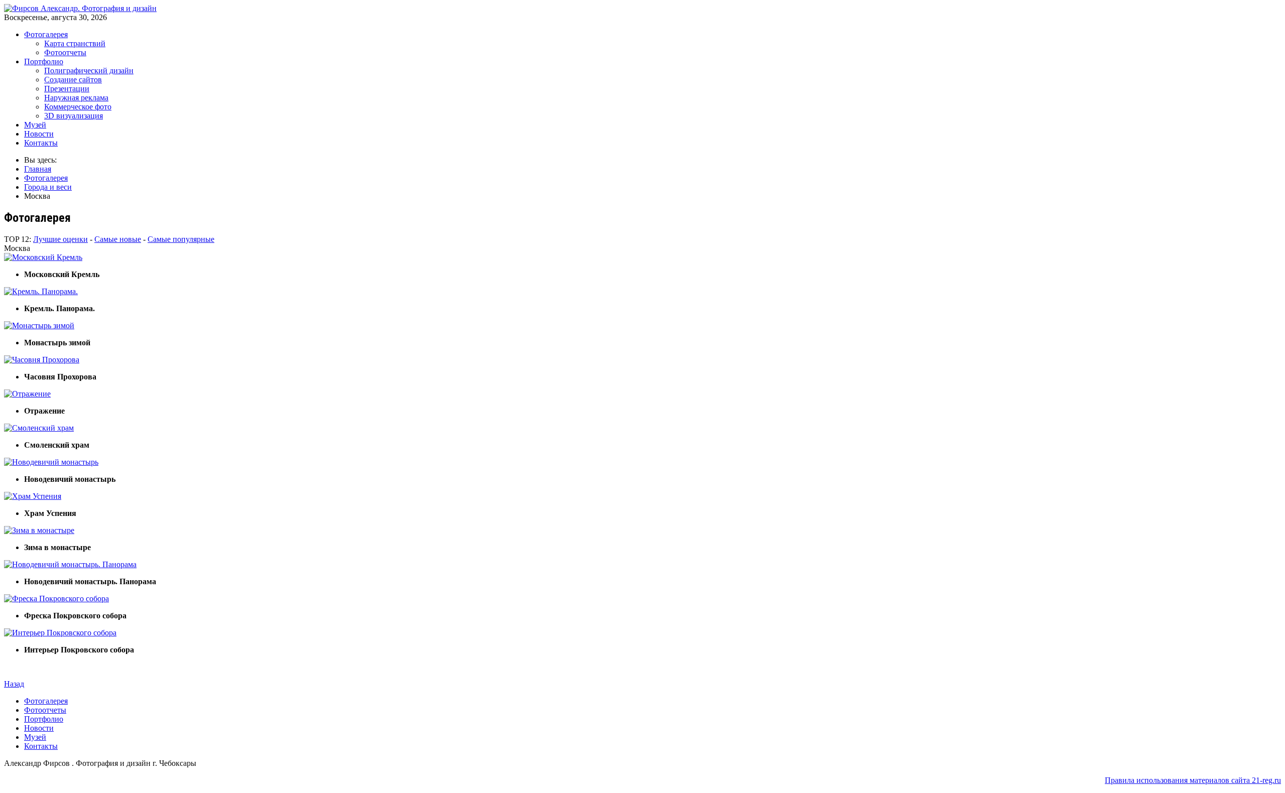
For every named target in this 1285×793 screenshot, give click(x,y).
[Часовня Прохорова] (41, 359)
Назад (14, 684)
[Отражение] (27, 393)
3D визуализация (73, 115)
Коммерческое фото (77, 106)
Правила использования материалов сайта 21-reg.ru (1193, 780)
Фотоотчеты (65, 52)
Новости (39, 133)
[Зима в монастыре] (39, 530)
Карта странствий (74, 43)
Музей (35, 124)
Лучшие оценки (60, 239)
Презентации (66, 88)
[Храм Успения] (32, 496)
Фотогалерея (46, 34)
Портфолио (43, 61)
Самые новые (117, 239)
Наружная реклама (76, 97)
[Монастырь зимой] (39, 325)
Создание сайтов (73, 79)
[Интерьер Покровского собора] (60, 632)
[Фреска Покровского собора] (56, 598)
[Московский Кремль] (43, 257)
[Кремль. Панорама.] (41, 291)
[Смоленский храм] (39, 428)
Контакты (41, 143)
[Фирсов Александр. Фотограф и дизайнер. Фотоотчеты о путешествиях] (80, 8)
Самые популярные (181, 239)
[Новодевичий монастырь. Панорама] (70, 564)
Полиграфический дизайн (89, 70)
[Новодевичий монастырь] (51, 462)
